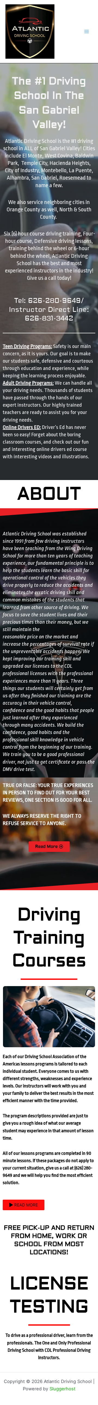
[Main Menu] (86, 32)
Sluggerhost (62, 1388)
